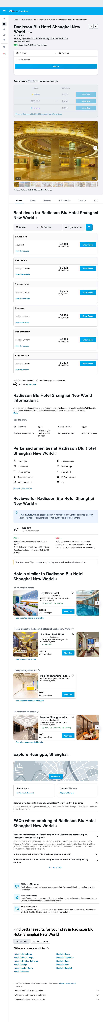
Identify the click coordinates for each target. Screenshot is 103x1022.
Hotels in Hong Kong (23, 954)
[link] (30, 617)
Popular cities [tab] (21, 941)
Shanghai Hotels (44, 19)
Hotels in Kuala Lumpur (24, 957)
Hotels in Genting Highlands (26, 961)
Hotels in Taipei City (65, 957)
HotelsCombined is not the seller (29, 990)
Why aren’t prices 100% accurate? (30, 999)
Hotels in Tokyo (20, 964)
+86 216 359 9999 (22, 41)
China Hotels (25, 19)
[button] (4, 11)
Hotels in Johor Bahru (23, 968)
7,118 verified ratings (37, 44)
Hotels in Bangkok (64, 968)
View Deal (68, 611)
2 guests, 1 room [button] (23, 60)
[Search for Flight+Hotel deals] (4, 34)
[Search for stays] (4, 24)
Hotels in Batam (63, 961)
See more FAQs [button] (55, 867)
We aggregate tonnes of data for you (30, 995)
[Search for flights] (4, 18)
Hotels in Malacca (21, 971)
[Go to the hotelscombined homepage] (19, 11)
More (15, 413)
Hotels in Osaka (63, 954)
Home (16, 19)
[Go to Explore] (4, 39)
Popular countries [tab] (40, 941)
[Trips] (4, 47)
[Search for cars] (4, 29)
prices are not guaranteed (67, 983)
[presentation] (51, 190)
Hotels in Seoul (62, 964)
